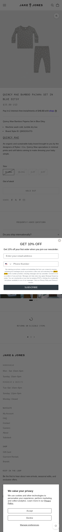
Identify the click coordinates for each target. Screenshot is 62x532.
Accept (30, 511)
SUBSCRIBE (31, 287)
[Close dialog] (59, 240)
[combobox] (8, 263)
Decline (29, 518)
